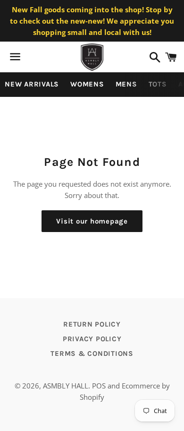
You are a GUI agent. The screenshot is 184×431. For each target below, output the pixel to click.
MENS (126, 84)
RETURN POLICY (92, 324)
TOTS (158, 84)
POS (99, 385)
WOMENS (87, 84)
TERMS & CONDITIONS (92, 353)
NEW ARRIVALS (32, 84)
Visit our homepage (92, 221)
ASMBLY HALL (65, 385)
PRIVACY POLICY (92, 339)
